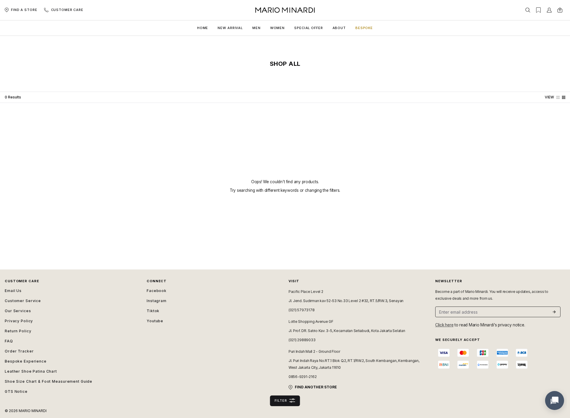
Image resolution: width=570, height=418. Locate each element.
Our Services (18, 311)
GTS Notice (16, 391)
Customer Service (23, 301)
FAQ (9, 341)
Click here (444, 325)
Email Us (13, 290)
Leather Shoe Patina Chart (31, 371)
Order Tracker (19, 351)
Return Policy (18, 331)
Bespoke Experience (26, 361)
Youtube (155, 321)
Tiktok (153, 311)
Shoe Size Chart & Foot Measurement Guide (48, 381)
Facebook (157, 290)
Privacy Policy (19, 321)
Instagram (157, 301)
